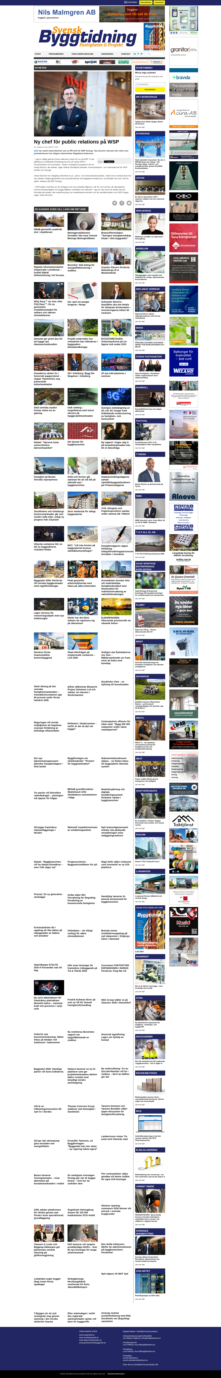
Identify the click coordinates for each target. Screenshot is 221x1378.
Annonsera (159, 2)
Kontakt (125, 54)
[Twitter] (114, 203)
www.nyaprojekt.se (87, 1335)
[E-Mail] (129, 203)
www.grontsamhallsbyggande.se (92, 1343)
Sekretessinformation (116, 1374)
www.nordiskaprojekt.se (89, 1338)
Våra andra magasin (82, 54)
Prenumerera (145, 2)
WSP (36, 151)
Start (38, 54)
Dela (100, 162)
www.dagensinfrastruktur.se (90, 1340)
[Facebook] (121, 203)
